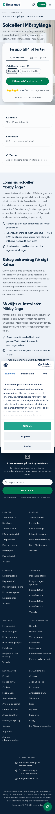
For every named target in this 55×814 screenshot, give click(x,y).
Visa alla (6, 561)
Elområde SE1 (36, 590)
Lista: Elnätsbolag (38, 545)
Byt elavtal (7, 523)
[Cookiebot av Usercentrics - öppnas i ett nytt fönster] (38, 365)
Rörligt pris (7, 550)
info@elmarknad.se (28, 778)
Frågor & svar (8, 682)
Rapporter (34, 715)
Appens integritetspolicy (10, 738)
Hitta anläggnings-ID (12, 642)
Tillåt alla (27, 426)
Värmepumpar (36, 637)
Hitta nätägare (9, 631)
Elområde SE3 (36, 601)
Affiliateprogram (37, 693)
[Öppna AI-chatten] (47, 806)
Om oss (33, 676)
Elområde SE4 (36, 606)
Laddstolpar (35, 648)
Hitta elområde (9, 637)
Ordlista (6, 687)
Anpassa (26, 436)
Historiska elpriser (11, 592)
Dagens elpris (9, 581)
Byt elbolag (34, 523)
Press (31, 704)
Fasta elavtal (8, 556)
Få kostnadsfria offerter (25, 81)
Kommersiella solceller (40, 653)
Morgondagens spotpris (36, 583)
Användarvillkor (10, 715)
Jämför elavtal (9, 517)
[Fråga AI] (33, 4)
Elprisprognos (9, 598)
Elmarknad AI (8, 626)
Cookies (6, 726)
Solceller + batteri (30, 71)
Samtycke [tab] (10, 373)
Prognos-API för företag (10, 655)
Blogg (32, 720)
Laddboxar (34, 642)
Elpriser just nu (9, 576)
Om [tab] (45, 373)
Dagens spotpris (37, 576)
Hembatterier (35, 631)
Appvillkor (7, 731)
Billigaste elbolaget (38, 534)
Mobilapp (7, 648)
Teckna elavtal (9, 528)
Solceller (15, 12)
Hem (4, 12)
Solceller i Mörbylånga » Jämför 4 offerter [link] (22, 16)
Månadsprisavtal (10, 534)
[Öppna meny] (50, 4)
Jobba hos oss (36, 682)
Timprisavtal (8, 539)
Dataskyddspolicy (11, 720)
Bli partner (34, 687)
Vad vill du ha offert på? (17, 66)
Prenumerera (27, 490)
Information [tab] (27, 373)
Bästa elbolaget (37, 528)
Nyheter (33, 709)
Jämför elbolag (36, 517)
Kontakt (6, 676)
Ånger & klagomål (11, 704)
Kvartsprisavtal (9, 545)
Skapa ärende (9, 698)
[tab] (17, 58)
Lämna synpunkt (10, 709)
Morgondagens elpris (12, 587)
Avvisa (27, 446)
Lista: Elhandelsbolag (39, 539)
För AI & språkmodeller (40, 726)
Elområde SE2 (36, 595)
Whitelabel (34, 698)
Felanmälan (8, 693)
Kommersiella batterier (40, 659)
